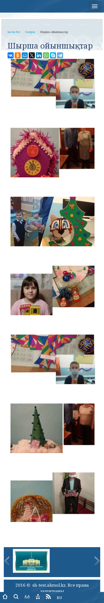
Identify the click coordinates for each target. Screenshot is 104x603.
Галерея (30, 32)
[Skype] (53, 55)
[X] (32, 55)
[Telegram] (60, 55)
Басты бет (14, 32)
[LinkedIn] (39, 55)
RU (59, 597)
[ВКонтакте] (11, 55)
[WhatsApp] (46, 55)
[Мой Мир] (25, 55)
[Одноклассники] (18, 55)
